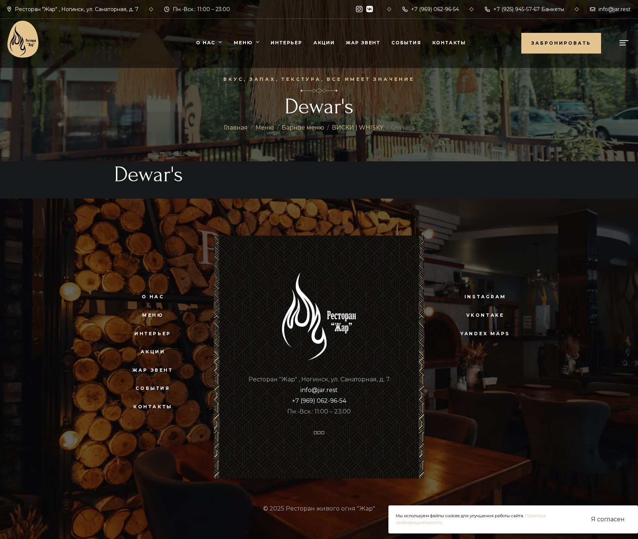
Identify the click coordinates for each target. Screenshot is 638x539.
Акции (324, 42)
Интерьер (286, 42)
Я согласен (608, 519)
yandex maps (485, 333)
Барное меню (303, 127)
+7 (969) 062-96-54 (434, 9)
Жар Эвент (363, 42)
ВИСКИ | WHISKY (357, 127)
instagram (485, 296)
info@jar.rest (614, 9)
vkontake (485, 315)
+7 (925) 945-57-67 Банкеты (528, 9)
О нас (205, 42)
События (406, 42)
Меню (243, 42)
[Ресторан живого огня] (22, 38)
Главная (236, 127)
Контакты (449, 42)
